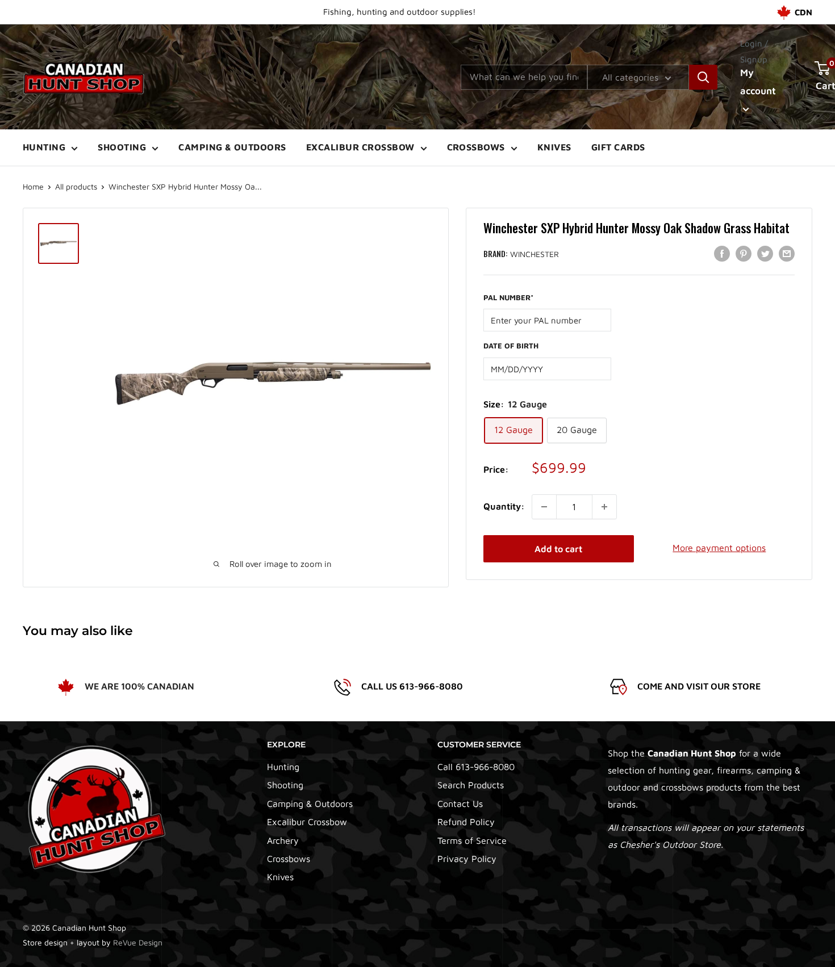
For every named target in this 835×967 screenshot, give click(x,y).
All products (76, 186)
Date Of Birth (510, 345)
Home (33, 186)
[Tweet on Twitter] (765, 253)
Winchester (534, 254)
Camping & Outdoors (232, 147)
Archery (283, 840)
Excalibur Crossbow (360, 147)
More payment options (719, 548)
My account (758, 81)
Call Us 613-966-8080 (412, 686)
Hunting (44, 147)
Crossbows (476, 147)
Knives (554, 147)
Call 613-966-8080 (476, 767)
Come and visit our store (699, 686)
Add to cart (558, 549)
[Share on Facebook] (722, 253)
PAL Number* (508, 296)
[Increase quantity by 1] (604, 507)
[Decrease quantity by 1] (544, 507)
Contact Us (460, 803)
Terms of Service (472, 840)
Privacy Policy (466, 859)
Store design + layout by (92, 942)
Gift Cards (618, 147)
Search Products (470, 785)
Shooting (122, 147)
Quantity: (504, 506)
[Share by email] (787, 253)
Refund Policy (466, 822)
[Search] (703, 77)
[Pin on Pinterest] (744, 253)
